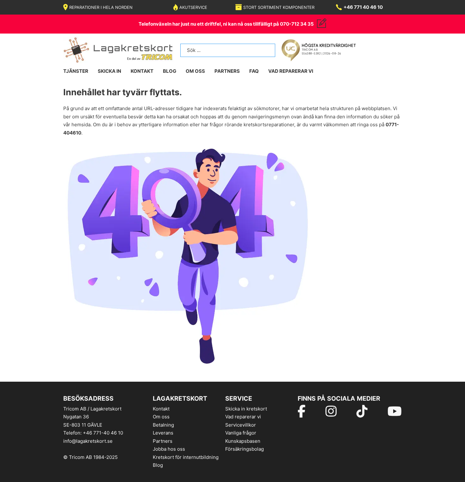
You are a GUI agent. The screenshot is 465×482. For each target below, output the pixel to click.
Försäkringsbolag (244, 449)
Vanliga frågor (240, 433)
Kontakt (161, 409)
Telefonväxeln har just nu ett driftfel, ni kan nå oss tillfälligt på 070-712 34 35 (226, 24)
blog (169, 71)
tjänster (75, 71)
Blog (158, 465)
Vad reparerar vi (290, 71)
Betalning (163, 425)
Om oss (161, 417)
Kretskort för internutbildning (186, 457)
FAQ (254, 71)
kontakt (142, 71)
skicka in (109, 71)
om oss (195, 71)
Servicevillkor (240, 425)
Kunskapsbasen (242, 441)
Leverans (163, 433)
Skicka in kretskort (246, 409)
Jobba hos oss (169, 449)
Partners (227, 71)
